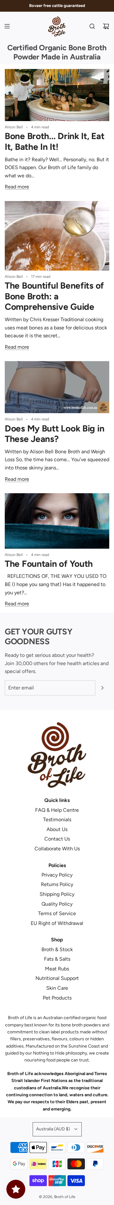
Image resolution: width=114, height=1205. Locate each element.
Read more (17, 187)
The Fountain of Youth (49, 563)
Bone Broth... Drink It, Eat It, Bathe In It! (54, 141)
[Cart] (106, 26)
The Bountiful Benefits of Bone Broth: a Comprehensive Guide (54, 296)
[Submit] (102, 688)
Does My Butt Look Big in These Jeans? (54, 433)
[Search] (92, 26)
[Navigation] (7, 26)
